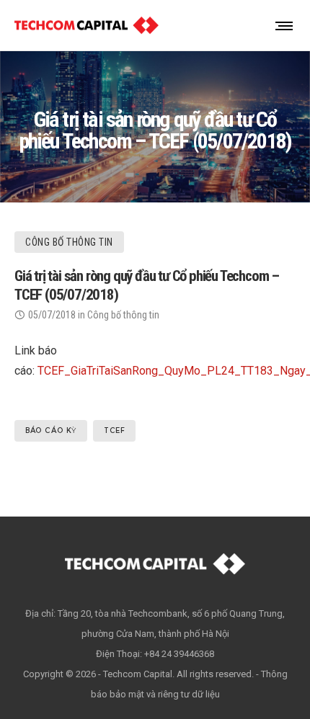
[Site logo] (86, 25)
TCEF (114, 430)
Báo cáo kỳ (50, 430)
